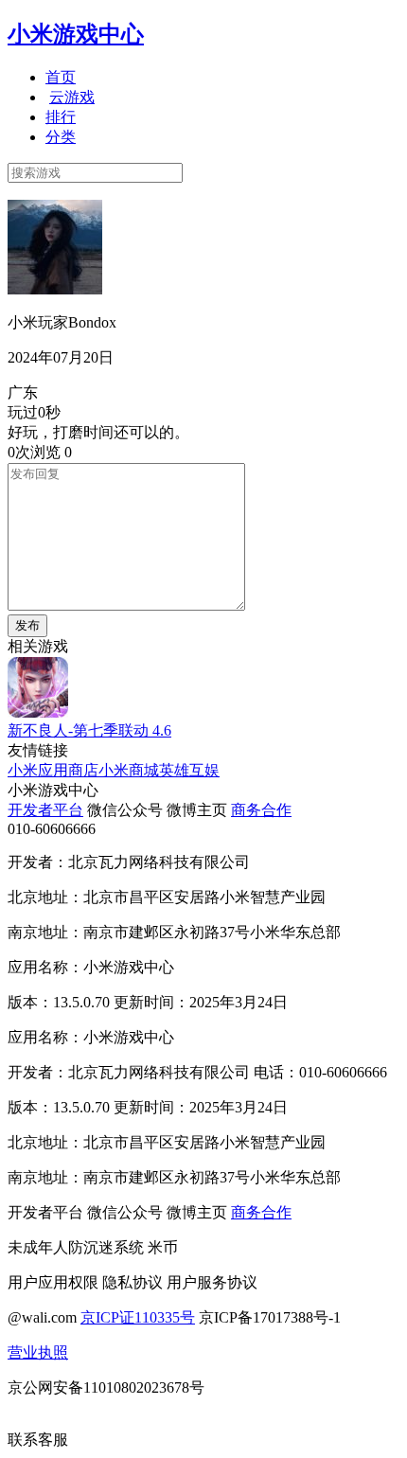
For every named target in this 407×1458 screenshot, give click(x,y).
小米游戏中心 (76, 34)
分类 (60, 137)
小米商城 (128, 770)
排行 (60, 117)
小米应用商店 (53, 770)
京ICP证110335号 (137, 1317)
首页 (60, 77)
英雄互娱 (189, 770)
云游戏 (72, 97)
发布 (27, 625)
